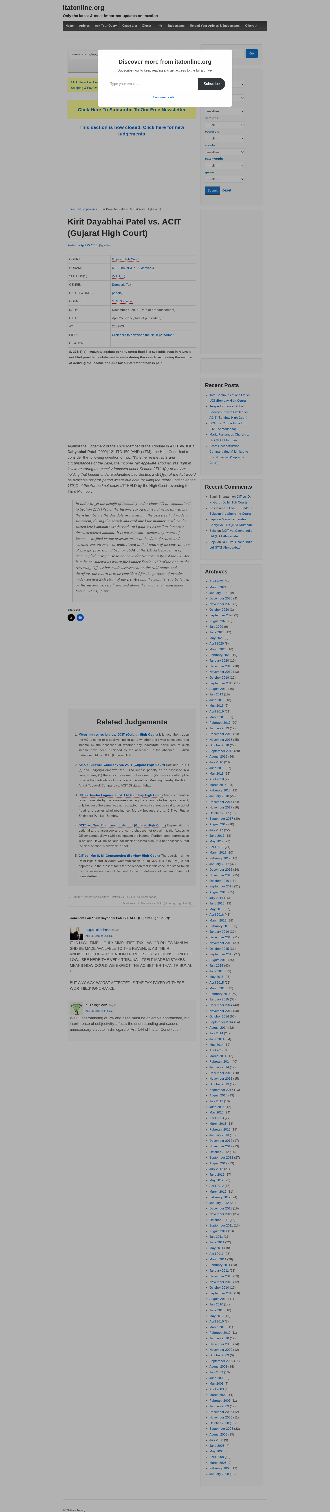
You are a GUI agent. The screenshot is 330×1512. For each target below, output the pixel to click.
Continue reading (165, 97)
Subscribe (212, 84)
